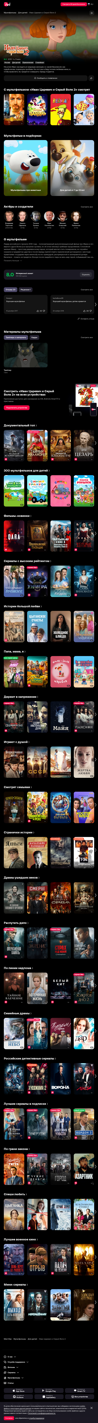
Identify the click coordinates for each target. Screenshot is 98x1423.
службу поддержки (36, 1418)
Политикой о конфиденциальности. (42, 1413)
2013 (10, 59)
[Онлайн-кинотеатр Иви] (8, 4)
